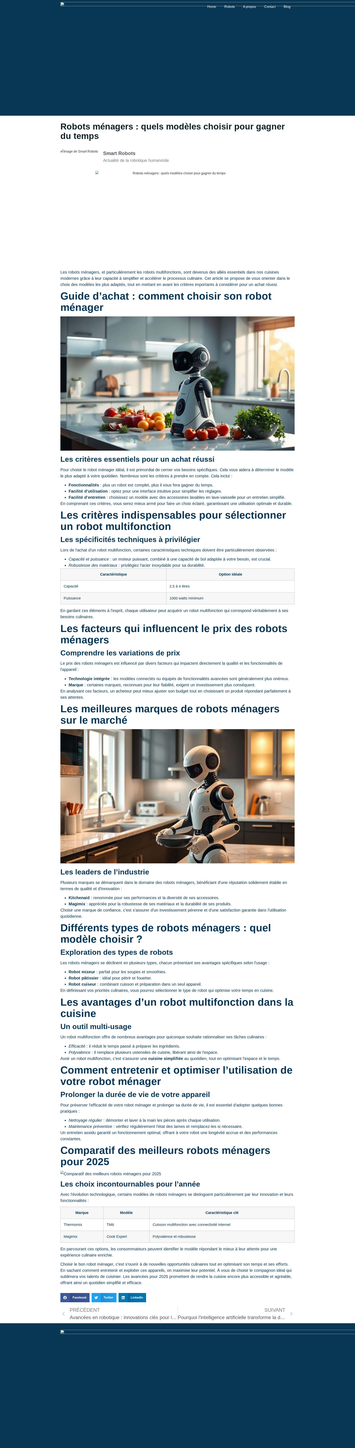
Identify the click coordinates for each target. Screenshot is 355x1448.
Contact (269, 6)
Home (211, 6)
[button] (75, 1297)
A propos (249, 6)
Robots (229, 6)
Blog (287, 6)
